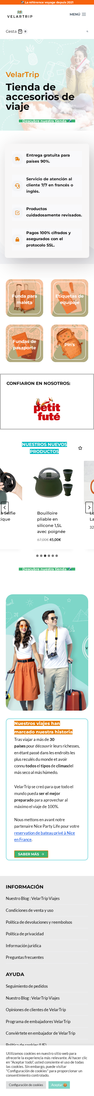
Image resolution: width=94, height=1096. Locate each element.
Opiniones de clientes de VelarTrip (36, 1009)
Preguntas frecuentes (25, 957)
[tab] (37, 556)
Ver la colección (24, 311)
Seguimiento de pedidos (27, 986)
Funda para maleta (24, 299)
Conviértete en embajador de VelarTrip (40, 1033)
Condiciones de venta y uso (29, 910)
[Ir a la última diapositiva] (5, 507)
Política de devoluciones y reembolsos (39, 922)
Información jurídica (23, 945)
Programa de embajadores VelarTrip (38, 1021)
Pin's (69, 344)
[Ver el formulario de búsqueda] (87, 31)
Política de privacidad (25, 933)
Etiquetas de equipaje (69, 299)
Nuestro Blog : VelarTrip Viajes (33, 898)
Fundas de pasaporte (24, 344)
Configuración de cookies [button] (26, 1085)
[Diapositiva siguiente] (89, 507)
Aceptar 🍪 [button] (59, 1085)
